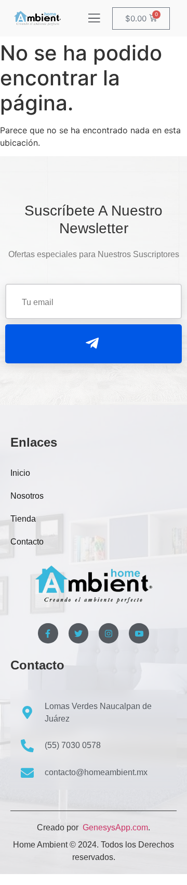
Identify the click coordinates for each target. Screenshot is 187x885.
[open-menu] (94, 19)
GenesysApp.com (114, 827)
